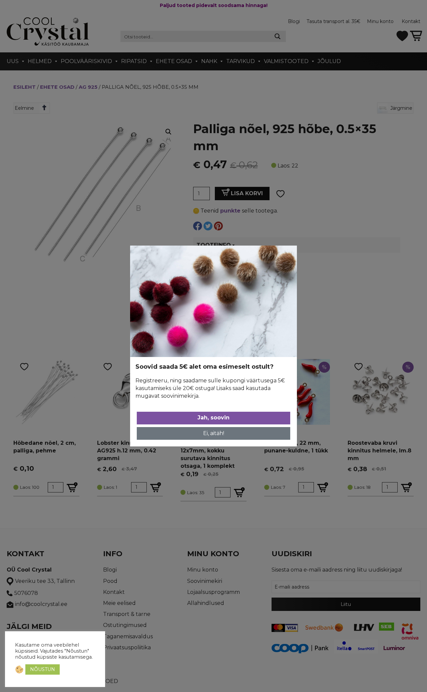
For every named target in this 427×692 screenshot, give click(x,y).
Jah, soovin (213, 417)
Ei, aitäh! (213, 433)
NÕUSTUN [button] (42, 669)
